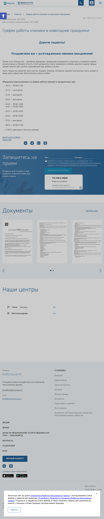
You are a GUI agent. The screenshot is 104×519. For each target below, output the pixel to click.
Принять (14, 510)
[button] (3, 16)
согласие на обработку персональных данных (50, 496)
